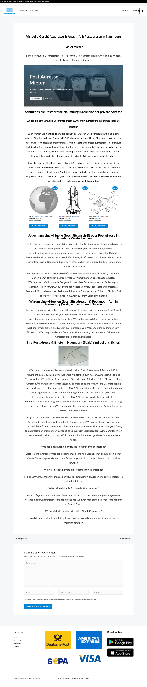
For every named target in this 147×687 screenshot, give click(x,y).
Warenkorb (17, 644)
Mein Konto (18, 641)
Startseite (17, 638)
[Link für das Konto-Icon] (143, 11)
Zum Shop (34, 11)
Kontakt (125, 11)
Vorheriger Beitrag (21, 539)
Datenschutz (75, 678)
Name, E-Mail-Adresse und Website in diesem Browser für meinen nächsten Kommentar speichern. (61, 600)
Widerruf (66, 678)
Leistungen (23, 11)
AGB (59, 678)
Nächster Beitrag (126, 539)
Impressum (85, 678)
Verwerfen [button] (46, 1)
